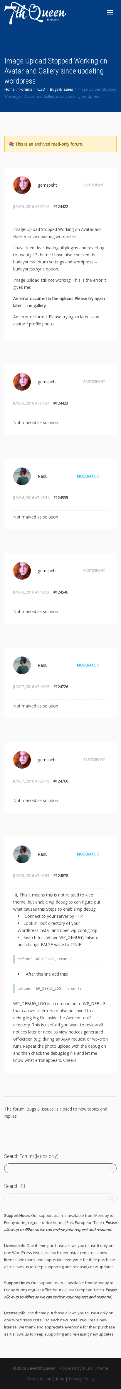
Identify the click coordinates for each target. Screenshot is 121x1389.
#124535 (60, 497)
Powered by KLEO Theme (83, 1368)
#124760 (60, 781)
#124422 (60, 206)
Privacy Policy (82, 1379)
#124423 (60, 403)
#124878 (60, 875)
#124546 (60, 592)
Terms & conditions (45, 1379)
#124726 (60, 686)
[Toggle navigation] (110, 12)
